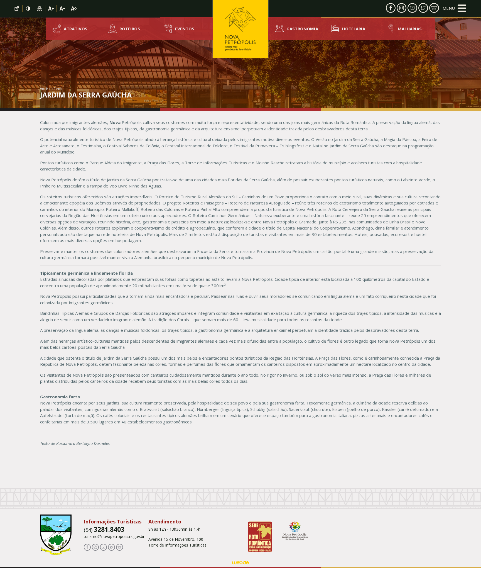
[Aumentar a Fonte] (51, 8)
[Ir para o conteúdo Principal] (17, 8)
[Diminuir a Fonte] (62, 8)
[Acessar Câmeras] (434, 7)
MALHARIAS (410, 28)
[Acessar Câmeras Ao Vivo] (119, 547)
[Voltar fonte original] (73, 8)
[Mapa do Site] (39, 8)
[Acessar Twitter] (423, 7)
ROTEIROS (129, 28)
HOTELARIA (353, 28)
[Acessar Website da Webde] (240, 563)
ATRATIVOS (75, 28)
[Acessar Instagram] (401, 7)
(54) (104, 529)
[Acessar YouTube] (412, 7)
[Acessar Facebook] (391, 7)
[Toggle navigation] (454, 8)
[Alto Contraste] (28, 8)
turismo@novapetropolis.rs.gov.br (114, 536)
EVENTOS (184, 28)
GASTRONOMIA (302, 28)
